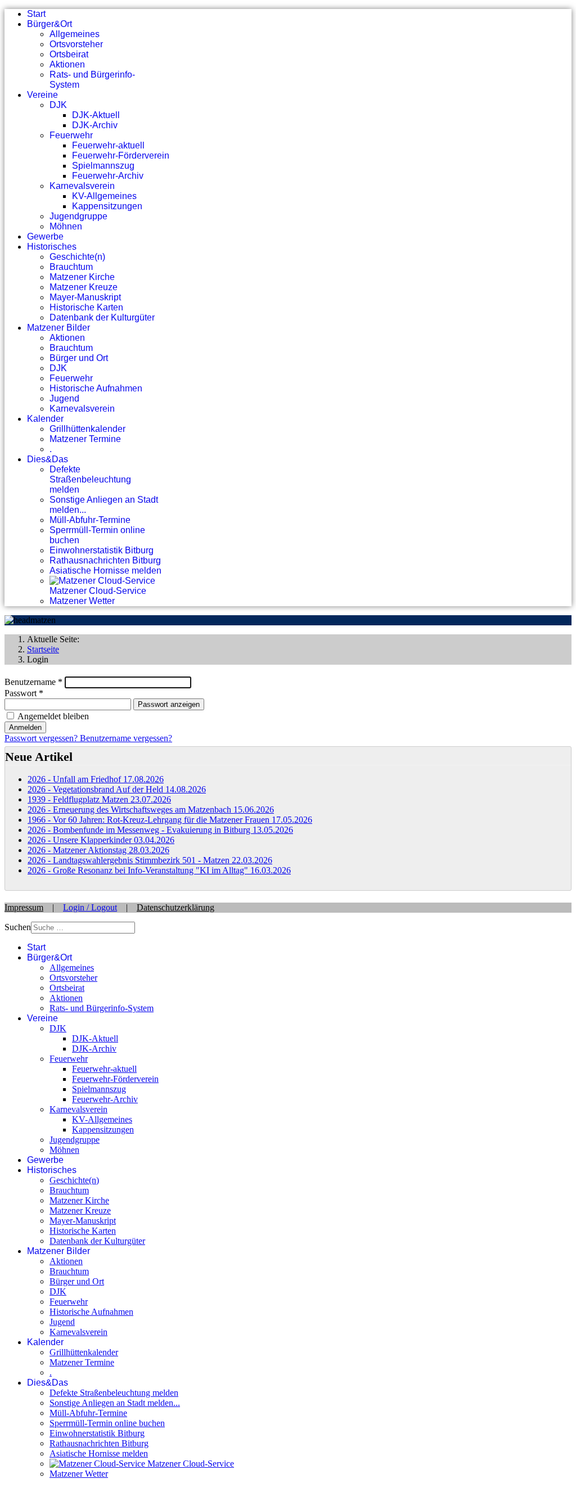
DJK (58, 105)
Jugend (64, 398)
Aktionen (67, 64)
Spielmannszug (103, 165)
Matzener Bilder (58, 327)
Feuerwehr (71, 135)
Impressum (23, 907)
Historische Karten (86, 307)
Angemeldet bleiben (53, 716)
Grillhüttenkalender (87, 429)
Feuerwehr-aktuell (108, 145)
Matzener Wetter (82, 601)
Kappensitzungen (107, 206)
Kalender (45, 418)
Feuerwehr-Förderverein (120, 155)
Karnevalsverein (82, 186)
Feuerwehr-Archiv (107, 176)
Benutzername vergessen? (126, 738)
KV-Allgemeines (104, 196)
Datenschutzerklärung (175, 907)
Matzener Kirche (82, 277)
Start (36, 14)
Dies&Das (47, 459)
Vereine (42, 95)
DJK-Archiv (95, 125)
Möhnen (66, 226)
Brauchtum (71, 267)
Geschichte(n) (77, 256)
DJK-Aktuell (96, 115)
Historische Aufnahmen (96, 388)
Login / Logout (90, 907)
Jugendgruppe (78, 216)
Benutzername (33, 682)
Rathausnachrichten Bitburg (105, 560)
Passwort (23, 693)
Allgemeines (75, 34)
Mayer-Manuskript (85, 297)
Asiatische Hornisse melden (105, 570)
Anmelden (25, 727)
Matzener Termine (85, 439)
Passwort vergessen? (42, 738)
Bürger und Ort (79, 358)
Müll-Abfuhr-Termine (90, 520)
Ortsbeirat (69, 54)
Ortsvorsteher (76, 44)
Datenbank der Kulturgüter (102, 317)
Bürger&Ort (49, 24)
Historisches (51, 246)
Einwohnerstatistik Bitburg (102, 550)
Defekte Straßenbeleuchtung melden (90, 479)
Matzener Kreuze (84, 287)
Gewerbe (45, 236)
